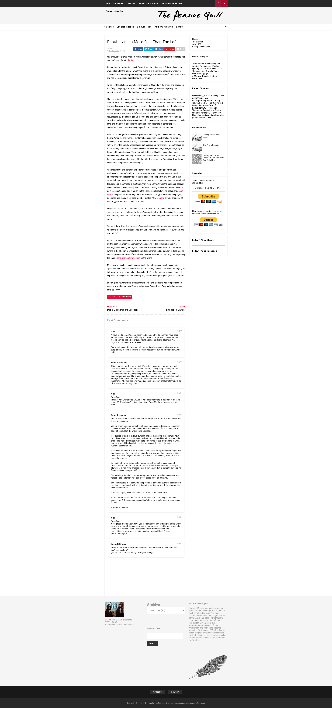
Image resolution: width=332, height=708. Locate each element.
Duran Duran (197, 78)
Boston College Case (172, 3)
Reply (179, 331)
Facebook (212, 251)
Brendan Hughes (125, 27)
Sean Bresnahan (119, 362)
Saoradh (111, 297)
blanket (195, 613)
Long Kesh (210, 610)
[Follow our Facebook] (218, 3)
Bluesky (211, 240)
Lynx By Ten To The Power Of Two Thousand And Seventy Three (207, 69)
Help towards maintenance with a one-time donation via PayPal (207, 212)
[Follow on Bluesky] (224, 3)
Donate (180, 27)
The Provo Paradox (211, 145)
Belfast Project (202, 637)
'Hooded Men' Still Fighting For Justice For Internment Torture (206, 64)
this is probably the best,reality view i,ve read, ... (206, 101)
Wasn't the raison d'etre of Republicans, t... (204, 106)
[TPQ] (180, 20)
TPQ (108, 3)
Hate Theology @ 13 (201, 73)
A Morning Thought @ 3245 (204, 76)
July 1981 (132, 3)
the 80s (194, 618)
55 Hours (109, 27)
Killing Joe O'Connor (149, 3)
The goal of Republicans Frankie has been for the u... (206, 111)
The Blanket (118, 3)
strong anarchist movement (127, 258)
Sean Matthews (125, 297)
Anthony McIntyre (164, 27)
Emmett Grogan (118, 544)
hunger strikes (218, 615)
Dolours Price (144, 27)
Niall (113, 331)
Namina (161, 703)
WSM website (157, 198)
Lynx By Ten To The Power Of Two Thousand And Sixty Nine (213, 157)
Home (195, 39)
